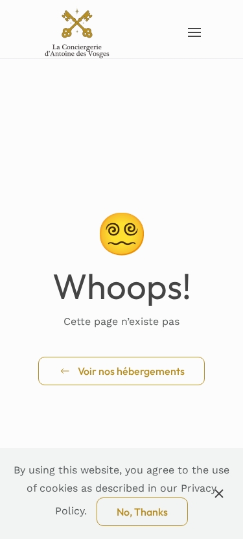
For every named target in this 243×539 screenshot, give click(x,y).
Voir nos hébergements (131, 371)
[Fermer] (219, 493)
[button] (195, 32)
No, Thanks (142, 511)
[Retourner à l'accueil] (78, 32)
